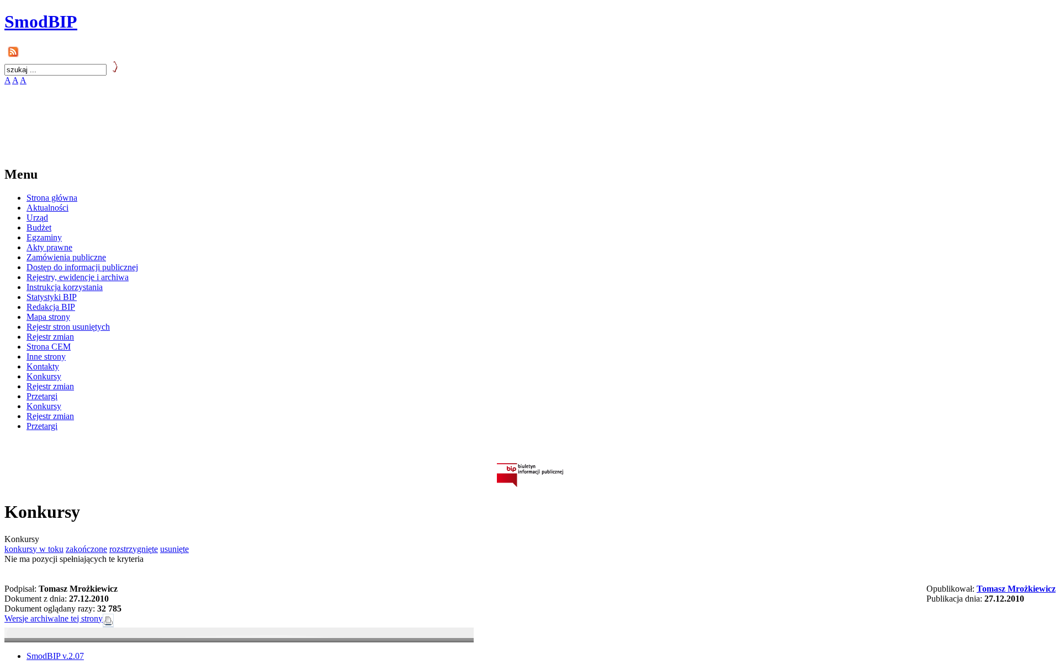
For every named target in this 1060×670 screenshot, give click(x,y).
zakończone (86, 549)
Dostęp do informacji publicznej (82, 267)
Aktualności (47, 207)
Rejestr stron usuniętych (68, 326)
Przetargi (41, 396)
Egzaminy (44, 237)
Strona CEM (48, 346)
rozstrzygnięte (133, 549)
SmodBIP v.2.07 (55, 656)
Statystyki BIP (51, 297)
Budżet (38, 227)
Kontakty (42, 366)
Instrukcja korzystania (64, 287)
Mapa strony (48, 316)
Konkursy (43, 376)
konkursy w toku (33, 549)
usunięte (174, 549)
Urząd (37, 217)
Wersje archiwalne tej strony (53, 618)
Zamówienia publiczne (66, 257)
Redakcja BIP (50, 307)
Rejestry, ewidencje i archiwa (77, 277)
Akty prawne (49, 247)
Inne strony (46, 356)
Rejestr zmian (50, 336)
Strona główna (51, 197)
